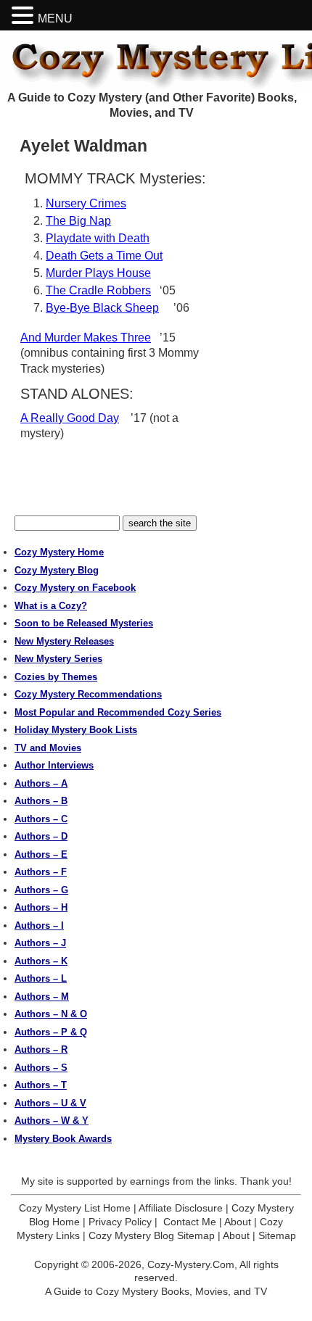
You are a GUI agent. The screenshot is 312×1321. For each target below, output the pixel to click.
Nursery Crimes (86, 203)
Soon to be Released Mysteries (84, 623)
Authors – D (41, 836)
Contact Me (189, 1221)
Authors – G (41, 890)
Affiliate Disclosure (181, 1208)
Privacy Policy (120, 1221)
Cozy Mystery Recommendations (88, 694)
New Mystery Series (58, 658)
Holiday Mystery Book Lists (76, 729)
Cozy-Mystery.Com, (192, 1264)
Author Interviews (54, 765)
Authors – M (42, 996)
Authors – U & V (50, 1103)
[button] (25, 15)
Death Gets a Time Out (104, 255)
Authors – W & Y (52, 1120)
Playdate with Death (97, 238)
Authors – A (41, 783)
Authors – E (41, 854)
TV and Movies (48, 747)
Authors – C (41, 818)
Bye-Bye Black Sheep (102, 308)
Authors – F (41, 871)
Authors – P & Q (51, 1032)
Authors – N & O (51, 1014)
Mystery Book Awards (63, 1138)
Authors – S (41, 1067)
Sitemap (277, 1235)
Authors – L (41, 978)
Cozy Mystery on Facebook (75, 587)
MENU (55, 18)
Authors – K (41, 961)
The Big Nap (78, 221)
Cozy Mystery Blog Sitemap (152, 1235)
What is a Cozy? (51, 605)
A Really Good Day (69, 418)
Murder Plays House (98, 273)
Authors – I (39, 925)
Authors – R (41, 1049)
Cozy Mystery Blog (57, 570)
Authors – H (41, 907)
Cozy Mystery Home (59, 552)
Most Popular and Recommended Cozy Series (118, 712)
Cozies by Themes (56, 676)
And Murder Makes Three (85, 337)
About (237, 1221)
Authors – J (40, 942)
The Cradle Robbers (98, 290)
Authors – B (41, 800)
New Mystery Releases (64, 641)
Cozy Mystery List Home (75, 1208)
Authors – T (41, 1085)
